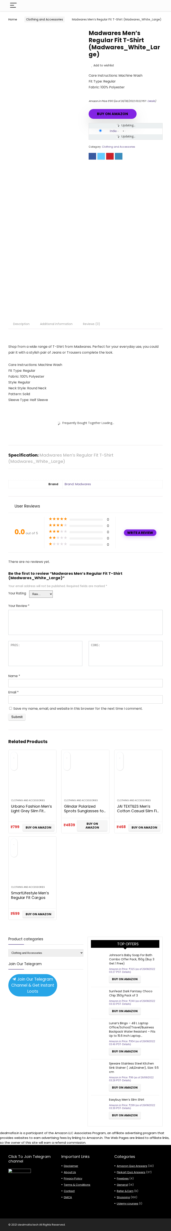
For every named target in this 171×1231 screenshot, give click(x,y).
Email (13, 692)
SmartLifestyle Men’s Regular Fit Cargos (30, 895)
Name (14, 676)
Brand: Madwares (78, 484)
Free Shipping (25, 33)
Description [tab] (21, 324)
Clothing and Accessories (44, 19)
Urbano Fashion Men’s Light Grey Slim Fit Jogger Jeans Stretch (31, 811)
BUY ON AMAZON (112, 113)
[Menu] (13, 5)
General (122, 1185)
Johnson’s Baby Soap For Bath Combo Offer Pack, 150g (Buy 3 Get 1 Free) (131, 959)
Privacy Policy (73, 1178)
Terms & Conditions (77, 1185)
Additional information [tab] (56, 324)
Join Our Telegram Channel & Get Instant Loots (32, 985)
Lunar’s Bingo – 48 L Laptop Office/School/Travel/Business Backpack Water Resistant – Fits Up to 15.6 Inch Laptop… (132, 1029)
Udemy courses (127, 1204)
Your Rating (17, 593)
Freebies (123, 1178)
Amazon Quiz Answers (132, 1166)
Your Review (18, 606)
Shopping (123, 1197)
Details (151, 101)
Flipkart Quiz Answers (131, 1172)
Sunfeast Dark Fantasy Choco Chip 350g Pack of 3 (130, 993)
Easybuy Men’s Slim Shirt (126, 1100)
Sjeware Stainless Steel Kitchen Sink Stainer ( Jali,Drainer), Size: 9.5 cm (134, 1067)
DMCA (68, 1197)
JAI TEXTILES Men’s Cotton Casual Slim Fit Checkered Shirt (137, 811)
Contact (69, 1191)
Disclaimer (71, 1166)
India (113, 131)
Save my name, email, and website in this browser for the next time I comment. (78, 708)
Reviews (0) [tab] (91, 324)
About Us (70, 1172)
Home (12, 19)
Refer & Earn (125, 1191)
